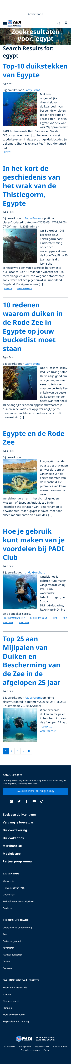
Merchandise (12, 846)
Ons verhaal (9, 894)
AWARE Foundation (12, 954)
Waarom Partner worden (15, 987)
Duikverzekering (15, 830)
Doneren (7, 968)
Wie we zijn (8, 881)
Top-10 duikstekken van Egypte (35, 70)
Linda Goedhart (34, 572)
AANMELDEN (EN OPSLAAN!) (35, 791)
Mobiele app (12, 854)
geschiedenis (24, 288)
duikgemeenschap (14, 618)
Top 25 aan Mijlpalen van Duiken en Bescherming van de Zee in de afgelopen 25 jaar (31, 660)
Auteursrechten (60, 1046)
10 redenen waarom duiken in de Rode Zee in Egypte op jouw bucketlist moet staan (33, 326)
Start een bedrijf (11, 1001)
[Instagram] (11, 801)
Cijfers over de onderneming (17, 927)
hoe (55, 618)
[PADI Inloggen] (66, 23)
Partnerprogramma (17, 861)
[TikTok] (41, 801)
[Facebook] (26, 801)
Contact (46, 1050)
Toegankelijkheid (42, 1046)
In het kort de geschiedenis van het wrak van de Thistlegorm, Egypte (31, 186)
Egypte (8, 288)
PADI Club (24, 622)
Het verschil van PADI (13, 887)
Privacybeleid (25, 1046)
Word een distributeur (14, 1014)
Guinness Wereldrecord (48, 729)
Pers (5, 934)
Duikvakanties (13, 838)
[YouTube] (34, 801)
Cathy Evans (32, 90)
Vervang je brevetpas (18, 822)
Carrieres (7, 908)
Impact (6, 961)
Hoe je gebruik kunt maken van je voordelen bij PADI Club (34, 544)
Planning (7, 1007)
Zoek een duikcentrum (19, 814)
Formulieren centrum (31, 1050)
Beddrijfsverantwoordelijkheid (18, 901)
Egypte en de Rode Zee (33, 438)
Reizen (7, 152)
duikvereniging (39, 618)
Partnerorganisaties (13, 941)
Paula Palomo (33, 218)
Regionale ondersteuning (16, 1021)
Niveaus (7, 994)
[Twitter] (19, 801)
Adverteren (8, 947)
